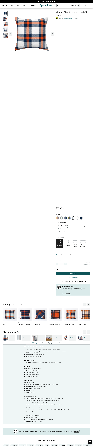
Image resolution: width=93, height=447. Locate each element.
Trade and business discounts (46, 1)
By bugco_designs (36, 324)
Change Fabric (85, 226)
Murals (11, 5)
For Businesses (32, 5)
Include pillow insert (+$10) (64, 254)
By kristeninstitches (67, 325)
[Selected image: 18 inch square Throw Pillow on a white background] (5, 13)
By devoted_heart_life (52, 325)
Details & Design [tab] (32, 343)
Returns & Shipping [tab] (46, 343)
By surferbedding (82, 325)
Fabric (24, 5)
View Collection (66, 293)
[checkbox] (56, 254)
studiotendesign (68, 18)
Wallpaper (4, 5)
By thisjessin (5, 325)
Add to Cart (73, 273)
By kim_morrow (21, 325)
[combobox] (73, 5)
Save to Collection (73, 278)
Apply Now (76, 431)
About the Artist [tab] (60, 343)
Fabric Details (60, 232)
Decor (18, 5)
